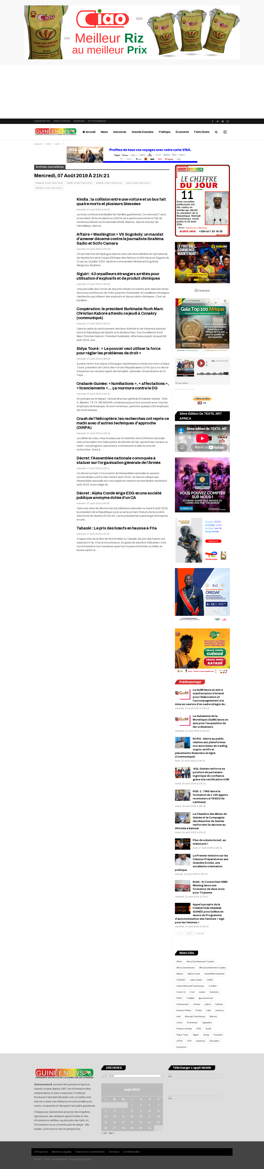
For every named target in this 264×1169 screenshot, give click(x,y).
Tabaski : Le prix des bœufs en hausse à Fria (117, 528)
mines (179, 1022)
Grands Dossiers (143, 131)
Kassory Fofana (183, 1010)
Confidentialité (131, 1152)
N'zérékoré (192, 1022)
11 (158, 1111)
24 (149, 1122)
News (104, 131)
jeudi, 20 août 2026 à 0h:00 (138, 183)
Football (190, 998)
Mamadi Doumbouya (195, 1016)
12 (106, 1116)
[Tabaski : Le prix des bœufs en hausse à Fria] (53, 538)
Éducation (214, 1041)
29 (132, 1128)
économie (181, 1047)
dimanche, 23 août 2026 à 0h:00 (49, 183)
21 (123, 1122)
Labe (208, 1010)
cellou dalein (196, 980)
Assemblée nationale (214, 974)
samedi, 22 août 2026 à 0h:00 (79, 183)
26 (105, 1128)
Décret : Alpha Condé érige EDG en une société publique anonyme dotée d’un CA (119, 495)
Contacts (113, 1152)
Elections (214, 992)
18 (158, 1116)
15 (132, 1116)
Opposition (207, 1022)
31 (149, 1128)
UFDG (179, 1041)
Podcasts (191, 389)
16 (141, 1116)
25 (158, 1122)
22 (132, 1122)
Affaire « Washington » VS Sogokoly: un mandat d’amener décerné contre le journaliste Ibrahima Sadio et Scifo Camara (120, 239)
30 (140, 1128)
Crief (192, 992)
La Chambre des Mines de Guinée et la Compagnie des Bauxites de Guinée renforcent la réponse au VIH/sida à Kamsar (201, 821)
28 (123, 1128)
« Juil (104, 1133)
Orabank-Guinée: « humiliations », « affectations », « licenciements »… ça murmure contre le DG (123, 385)
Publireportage (42, 121)
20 (114, 1122)
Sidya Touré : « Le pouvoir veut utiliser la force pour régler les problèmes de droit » (118, 350)
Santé (208, 1028)
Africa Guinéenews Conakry (212, 967)
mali (178, 1016)
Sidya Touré (182, 1035)
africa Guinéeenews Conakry (200, 961)
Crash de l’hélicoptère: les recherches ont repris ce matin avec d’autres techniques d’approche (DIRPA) (123, 423)
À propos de (41, 1152)
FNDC (179, 998)
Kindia (199, 1010)
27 (114, 1128)
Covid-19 (180, 992)
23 (140, 1122)
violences (200, 1041)
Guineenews (182, 1004)
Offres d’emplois (62, 121)
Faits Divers (201, 131)
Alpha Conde (194, 974)
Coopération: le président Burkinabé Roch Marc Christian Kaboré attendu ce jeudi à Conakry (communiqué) (120, 313)
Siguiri (196, 1035)
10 (149, 1111)
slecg (206, 1035)
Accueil (90, 131)
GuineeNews (180, 389)
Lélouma (219, 1010)
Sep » (111, 1133)
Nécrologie (79, 121)
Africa (179, 961)
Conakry (213, 986)
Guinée (196, 1004)
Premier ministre (184, 1028)
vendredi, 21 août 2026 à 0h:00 (109, 183)
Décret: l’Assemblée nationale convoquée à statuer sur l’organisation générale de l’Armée (119, 460)
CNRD (210, 980)
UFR (189, 1041)
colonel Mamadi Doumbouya (190, 986)
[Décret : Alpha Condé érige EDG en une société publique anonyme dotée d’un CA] (53, 503)
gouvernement (206, 998)
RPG (198, 1028)
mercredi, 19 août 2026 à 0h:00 (49, 188)
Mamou (213, 1016)
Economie (182, 131)
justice (208, 1004)
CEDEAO (181, 980)
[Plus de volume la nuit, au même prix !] (182, 844)
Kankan (219, 1004)
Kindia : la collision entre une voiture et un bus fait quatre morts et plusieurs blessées (121, 201)
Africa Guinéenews (185, 967)
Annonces (119, 131)
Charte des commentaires (90, 1152)
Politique (164, 131)
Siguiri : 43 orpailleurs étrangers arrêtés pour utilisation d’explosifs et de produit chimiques (118, 276)
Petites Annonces (97, 121)
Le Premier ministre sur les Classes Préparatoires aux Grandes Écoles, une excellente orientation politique (201, 862)
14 (123, 1116)
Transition (218, 1035)
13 (114, 1116)
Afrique (179, 974)
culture (202, 992)
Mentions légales (61, 1152)
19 (106, 1122)
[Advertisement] (132, 91)
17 (150, 1116)
